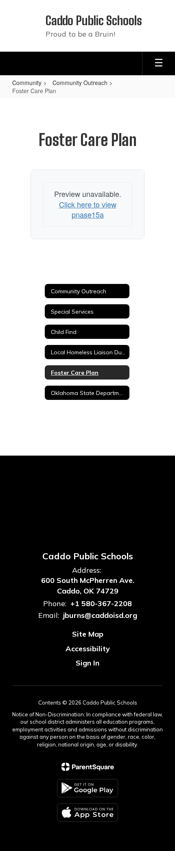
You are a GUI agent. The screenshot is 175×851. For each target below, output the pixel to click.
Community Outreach (79, 83)
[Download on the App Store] (87, 812)
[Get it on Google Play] (87, 788)
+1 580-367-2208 (101, 603)
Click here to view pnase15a (87, 209)
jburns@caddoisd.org (100, 615)
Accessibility (88, 648)
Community (27, 83)
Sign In (87, 663)
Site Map (87, 634)
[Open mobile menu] (158, 63)
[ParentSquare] (87, 767)
